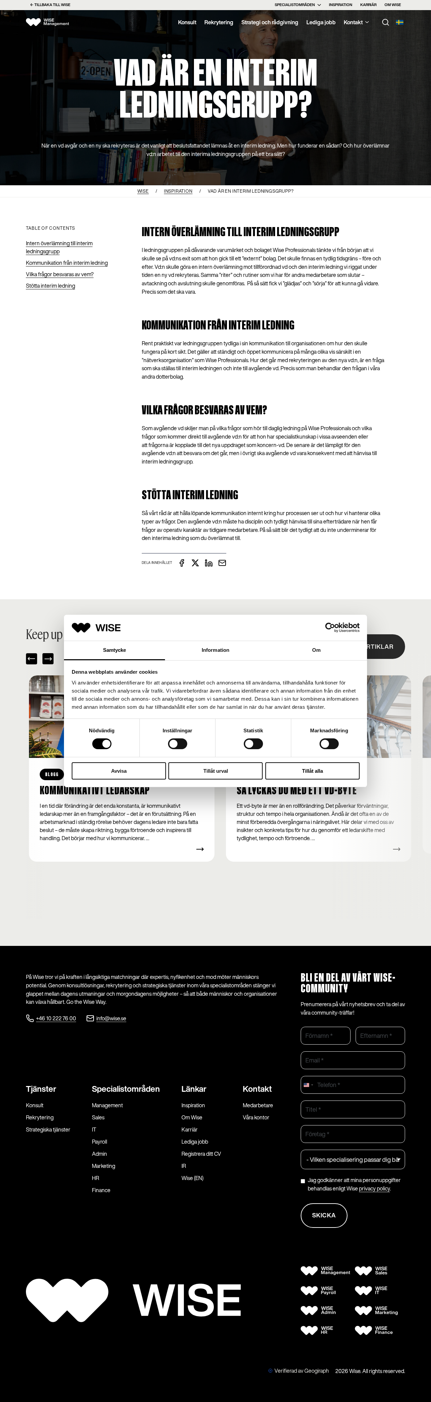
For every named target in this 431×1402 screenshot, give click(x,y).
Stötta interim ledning (50, 286)
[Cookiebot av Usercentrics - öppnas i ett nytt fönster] (330, 628)
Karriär (368, 4)
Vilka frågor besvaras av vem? (60, 274)
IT (94, 1129)
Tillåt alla (312, 771)
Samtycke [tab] (114, 650)
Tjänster (41, 1088)
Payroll (99, 1142)
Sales (98, 1117)
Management (107, 1105)
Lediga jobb (321, 22)
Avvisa (119, 771)
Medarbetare (258, 1105)
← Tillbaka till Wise (50, 4)
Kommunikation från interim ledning (67, 263)
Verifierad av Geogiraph (301, 1371)
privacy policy (374, 1188)
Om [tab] (316, 650)
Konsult (187, 22)
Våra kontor (256, 1117)
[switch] (177, 743)
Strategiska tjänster (48, 1129)
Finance (101, 1190)
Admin (99, 1154)
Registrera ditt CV (201, 1154)
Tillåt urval (215, 771)
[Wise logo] (48, 22)
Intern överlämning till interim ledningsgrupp (59, 247)
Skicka (324, 1215)
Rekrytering (218, 22)
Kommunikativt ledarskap (95, 791)
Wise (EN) (192, 1178)
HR (95, 1178)
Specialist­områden (126, 1088)
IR (183, 1166)
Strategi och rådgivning (269, 22)
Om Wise (393, 4)
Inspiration (340, 4)
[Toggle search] (385, 22)
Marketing (103, 1166)
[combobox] (308, 1084)
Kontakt (353, 22)
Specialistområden (295, 4)
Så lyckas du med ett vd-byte (297, 791)
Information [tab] (215, 650)
